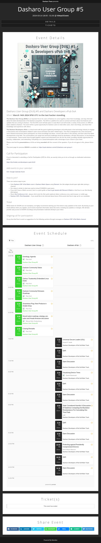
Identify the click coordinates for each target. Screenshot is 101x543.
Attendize (54, 540)
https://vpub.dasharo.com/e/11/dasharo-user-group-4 (55, 147)
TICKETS (50, 25)
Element (56, 184)
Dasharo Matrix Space (43, 184)
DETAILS (50, 22)
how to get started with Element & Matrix (60, 190)
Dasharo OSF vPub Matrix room (24, 184)
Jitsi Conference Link (21, 194)
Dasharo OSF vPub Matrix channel (75, 219)
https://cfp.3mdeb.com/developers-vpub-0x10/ (21, 162)
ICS (8, 172)
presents (50, 1)
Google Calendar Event (17, 172)
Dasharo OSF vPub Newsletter (20, 196)
